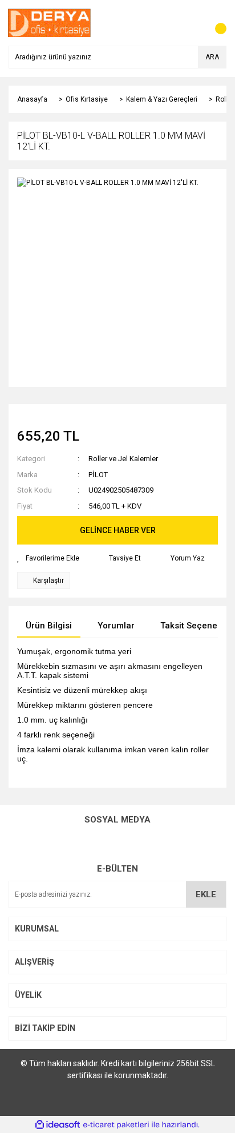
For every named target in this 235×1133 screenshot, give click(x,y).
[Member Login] (192, 22)
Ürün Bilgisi (49, 625)
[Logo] (49, 22)
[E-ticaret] (116, 1124)
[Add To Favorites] (48, 558)
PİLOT (98, 474)
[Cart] (215, 22)
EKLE (206, 894)
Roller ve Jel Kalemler (123, 458)
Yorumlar (116, 625)
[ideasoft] (57, 1124)
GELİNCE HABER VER (118, 530)
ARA (212, 57)
